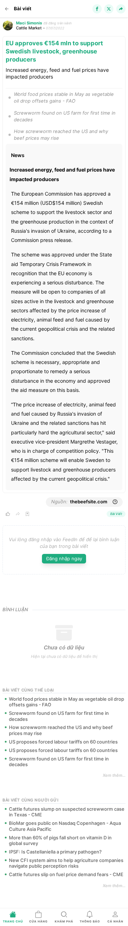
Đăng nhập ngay (64, 558)
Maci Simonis (29, 23)
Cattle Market (29, 27)
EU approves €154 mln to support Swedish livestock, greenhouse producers (54, 51)
